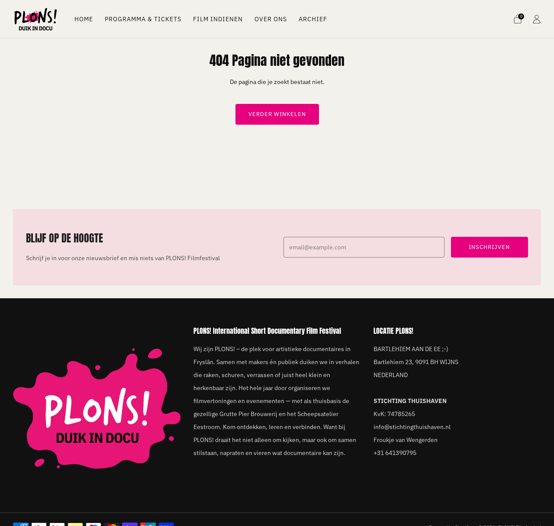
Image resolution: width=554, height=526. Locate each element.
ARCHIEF (313, 19)
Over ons (270, 19)
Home (83, 19)
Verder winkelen (277, 114)
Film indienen (218, 19)
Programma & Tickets (143, 19)
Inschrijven (489, 247)
